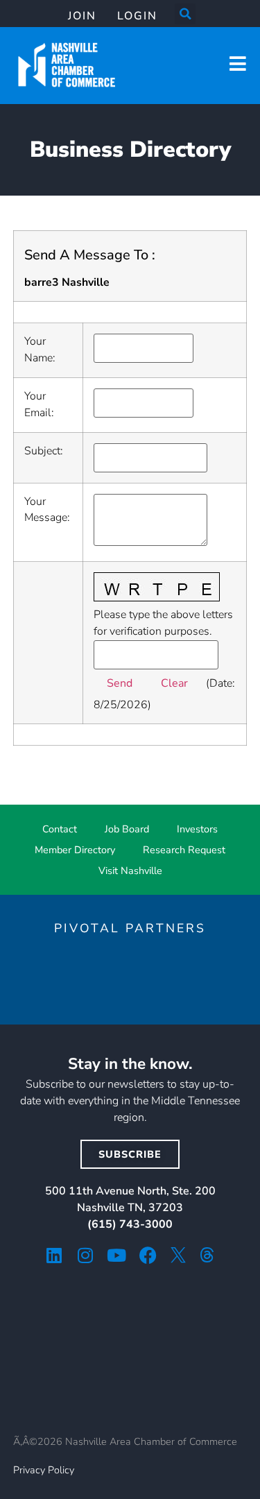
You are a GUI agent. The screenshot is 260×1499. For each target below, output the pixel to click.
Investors (197, 829)
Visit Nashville (130, 870)
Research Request (184, 850)
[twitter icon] (178, 1254)
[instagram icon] (85, 1255)
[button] (185, 13)
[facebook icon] (148, 1255)
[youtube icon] (116, 1255)
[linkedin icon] (54, 1255)
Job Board (127, 829)
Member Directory (75, 850)
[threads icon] (207, 1254)
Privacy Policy (43, 1470)
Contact (59, 829)
